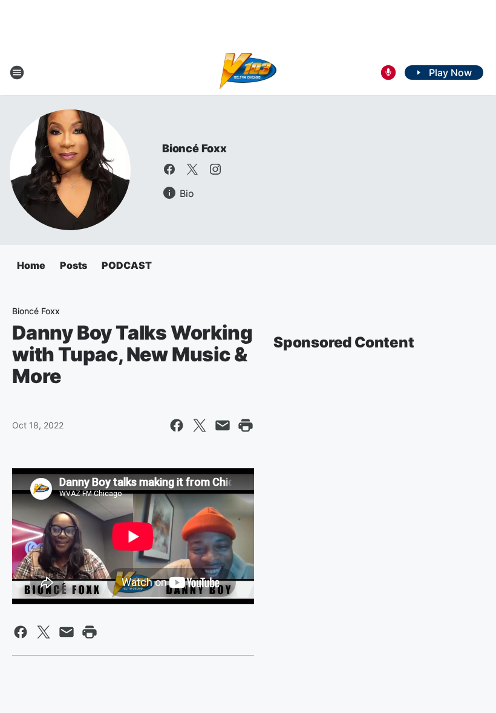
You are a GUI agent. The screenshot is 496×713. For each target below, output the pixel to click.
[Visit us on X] (192, 169)
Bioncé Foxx (194, 148)
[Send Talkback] (388, 72)
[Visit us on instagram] (215, 169)
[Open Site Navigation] (17, 72)
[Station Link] (248, 72)
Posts (73, 265)
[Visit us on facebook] (169, 169)
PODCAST (127, 265)
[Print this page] (245, 425)
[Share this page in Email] (222, 425)
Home (31, 265)
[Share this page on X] (199, 425)
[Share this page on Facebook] (176, 425)
